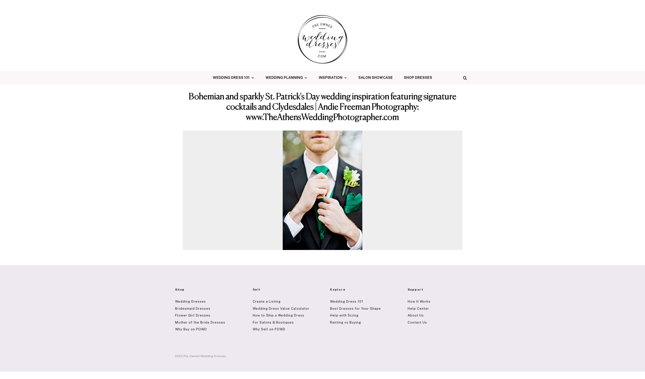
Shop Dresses (418, 78)
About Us (416, 315)
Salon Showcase (375, 78)
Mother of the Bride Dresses (200, 322)
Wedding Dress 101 (231, 78)
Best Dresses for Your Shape (355, 308)
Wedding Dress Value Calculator (281, 308)
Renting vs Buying (345, 322)
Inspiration (330, 78)
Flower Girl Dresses (192, 315)
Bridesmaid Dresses (192, 308)
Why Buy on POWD (191, 329)
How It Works (419, 301)
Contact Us (417, 322)
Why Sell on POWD (269, 329)
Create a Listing (267, 301)
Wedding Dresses (190, 301)
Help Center (418, 308)
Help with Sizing (344, 315)
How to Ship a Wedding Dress (278, 315)
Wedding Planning (284, 78)
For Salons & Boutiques (273, 322)
